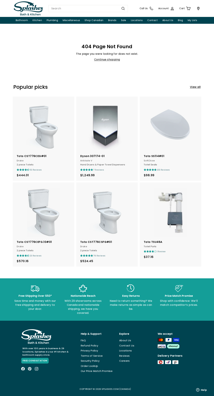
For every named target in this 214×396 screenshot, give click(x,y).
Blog (180, 20)
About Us (167, 20)
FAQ (83, 340)
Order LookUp (89, 366)
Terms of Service (92, 356)
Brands (112, 20)
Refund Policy (89, 345)
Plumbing (52, 20)
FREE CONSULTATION (35, 360)
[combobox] (88, 8)
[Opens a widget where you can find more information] (201, 390)
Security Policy (90, 361)
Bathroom (22, 20)
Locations (137, 20)
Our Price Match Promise (97, 371)
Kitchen (37, 20)
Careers (124, 361)
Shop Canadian (94, 20)
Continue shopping (107, 59)
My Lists (192, 20)
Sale (123, 20)
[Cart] (197, 8)
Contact (152, 20)
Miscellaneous (71, 20)
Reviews (124, 356)
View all (195, 87)
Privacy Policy (89, 350)
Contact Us (126, 345)
